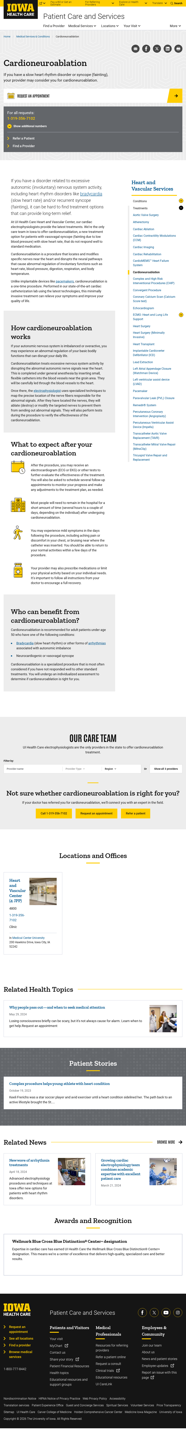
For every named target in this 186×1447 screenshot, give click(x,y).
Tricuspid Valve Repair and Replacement (150, 457)
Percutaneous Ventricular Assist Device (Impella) (153, 425)
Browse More (166, 1141)
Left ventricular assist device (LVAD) (151, 382)
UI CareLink (104, 1384)
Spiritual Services (117, 1405)
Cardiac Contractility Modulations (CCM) (154, 238)
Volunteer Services (142, 1405)
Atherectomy (141, 222)
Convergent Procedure (147, 290)
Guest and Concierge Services (85, 1405)
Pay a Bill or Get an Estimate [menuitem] (61, 3)
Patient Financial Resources (69, 1366)
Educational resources (111, 1377)
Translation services (16, 1405)
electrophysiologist (47, 391)
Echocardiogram (143, 308)
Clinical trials (105, 1371)
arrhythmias (97, 643)
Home (7, 36)
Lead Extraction (143, 362)
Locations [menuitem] (108, 26)
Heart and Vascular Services (152, 185)
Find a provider (20, 1345)
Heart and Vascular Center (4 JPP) (17, 890)
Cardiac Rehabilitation (147, 254)
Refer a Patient (24, 138)
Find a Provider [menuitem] (54, 26)
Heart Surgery (141, 326)
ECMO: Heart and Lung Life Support (150, 317)
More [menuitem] (173, 26)
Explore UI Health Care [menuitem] (128, 3)
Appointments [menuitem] (12, 3)
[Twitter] (154, 1312)
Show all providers (166, 768)
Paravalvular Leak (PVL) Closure (153, 398)
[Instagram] (177, 1312)
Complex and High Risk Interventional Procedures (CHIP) (154, 281)
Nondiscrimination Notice (20, 1398)
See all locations (21, 1338)
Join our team (152, 1345)
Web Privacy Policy (95, 1398)
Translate (157, 3)
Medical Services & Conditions (33, 36)
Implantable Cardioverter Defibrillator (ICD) (148, 353)
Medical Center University (28, 938)
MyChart (56, 1346)
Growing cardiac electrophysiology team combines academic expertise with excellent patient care (120, 1169)
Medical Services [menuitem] (80, 26)
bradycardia (91, 193)
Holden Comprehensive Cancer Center (98, 1412)
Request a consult (108, 1364)
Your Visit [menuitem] (130, 26)
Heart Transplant (143, 344)
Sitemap (9, 1412)
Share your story (62, 1359)
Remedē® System (144, 405)
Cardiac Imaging (143, 247)
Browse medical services (20, 1354)
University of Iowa (170, 1412)
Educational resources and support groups (69, 1382)
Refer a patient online (111, 1357)
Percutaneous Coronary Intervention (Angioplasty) (149, 414)
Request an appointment (96, 813)
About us (148, 1352)
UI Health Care (26, 1412)
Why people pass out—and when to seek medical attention (57, 1007)
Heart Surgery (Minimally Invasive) (149, 335)
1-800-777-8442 (15, 1369)
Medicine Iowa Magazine (141, 1412)
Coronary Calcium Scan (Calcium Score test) (154, 299)
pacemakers (65, 281)
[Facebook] (142, 1312)
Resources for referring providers (112, 1347)
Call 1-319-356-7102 (54, 813)
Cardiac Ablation (143, 229)
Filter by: (9, 760)
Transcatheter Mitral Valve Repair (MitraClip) (154, 447)
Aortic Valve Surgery (146, 215)
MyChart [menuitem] (33, 3)
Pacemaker (140, 391)
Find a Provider (24, 146)
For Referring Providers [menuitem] (92, 3)
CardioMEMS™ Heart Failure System (151, 263)
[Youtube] (166, 1312)
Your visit (56, 1339)
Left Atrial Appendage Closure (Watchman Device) (152, 371)
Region (109, 768)
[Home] (21, 9)
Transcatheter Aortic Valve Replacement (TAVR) (150, 436)
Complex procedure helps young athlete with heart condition (59, 1083)
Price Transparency (169, 1405)
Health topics (59, 1373)
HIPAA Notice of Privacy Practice (59, 1398)
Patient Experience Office (47, 1405)
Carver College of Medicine (55, 1412)
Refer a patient (135, 813)
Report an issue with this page (159, 1375)
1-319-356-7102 (21, 118)
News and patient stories (159, 1359)
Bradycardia (25, 643)
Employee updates (155, 1366)
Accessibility (118, 1398)
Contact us (57, 1352)
